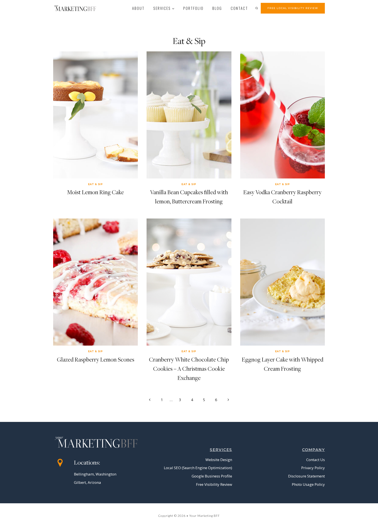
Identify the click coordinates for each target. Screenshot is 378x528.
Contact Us (315, 459)
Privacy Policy (313, 467)
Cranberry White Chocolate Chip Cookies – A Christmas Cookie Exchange (189, 369)
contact (239, 8)
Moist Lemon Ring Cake (95, 192)
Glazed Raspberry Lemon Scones (95, 359)
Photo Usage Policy (308, 484)
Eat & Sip (95, 184)
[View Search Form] (257, 8)
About (138, 8)
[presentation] (95, 114)
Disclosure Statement (306, 476)
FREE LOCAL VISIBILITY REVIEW (293, 8)
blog (217, 8)
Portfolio (193, 8)
